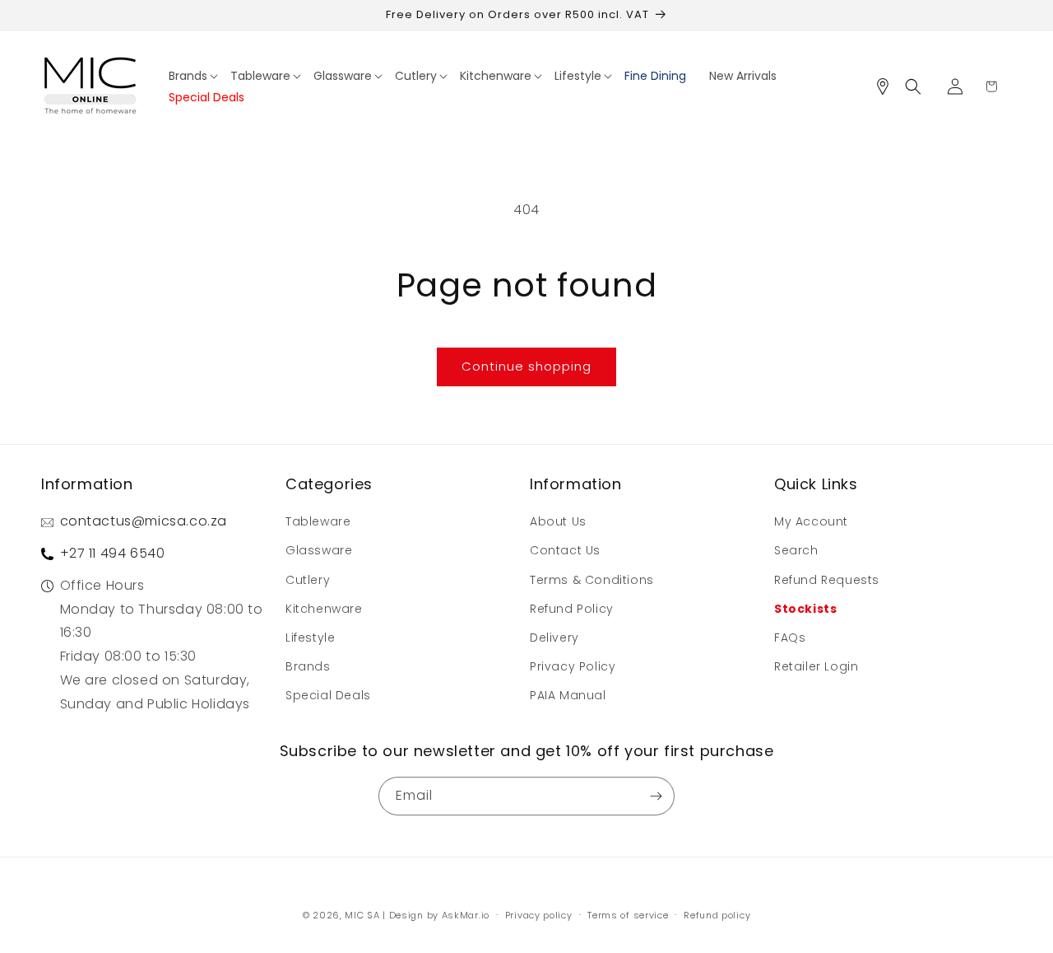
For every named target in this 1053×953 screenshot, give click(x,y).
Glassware (318, 550)
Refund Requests (826, 580)
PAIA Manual (568, 695)
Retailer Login (816, 666)
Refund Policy (572, 608)
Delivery (554, 637)
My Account (811, 521)
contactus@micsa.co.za (144, 521)
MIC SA (362, 915)
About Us (558, 521)
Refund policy (717, 915)
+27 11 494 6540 (112, 553)
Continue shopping (526, 366)
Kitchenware (324, 608)
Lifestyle (310, 637)
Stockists (805, 608)
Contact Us (565, 550)
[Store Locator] (888, 86)
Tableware (317, 521)
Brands (308, 666)
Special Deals (328, 695)
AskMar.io (465, 915)
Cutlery (307, 580)
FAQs (789, 637)
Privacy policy (539, 915)
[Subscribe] (656, 796)
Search (796, 550)
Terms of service (627, 915)
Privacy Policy (572, 666)
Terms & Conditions (592, 580)
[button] (194, 75)
